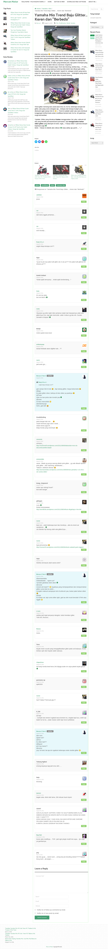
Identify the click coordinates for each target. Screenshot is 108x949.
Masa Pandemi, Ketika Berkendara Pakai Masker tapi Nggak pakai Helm (99, 82)
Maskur (38, 629)
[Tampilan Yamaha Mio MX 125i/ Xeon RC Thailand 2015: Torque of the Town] (43, 169)
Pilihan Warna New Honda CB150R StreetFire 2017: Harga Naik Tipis (20, 43)
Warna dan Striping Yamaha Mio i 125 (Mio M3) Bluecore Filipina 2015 (78, 177)
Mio (50, 8)
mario (38, 360)
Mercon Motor (10, 1)
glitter (37, 185)
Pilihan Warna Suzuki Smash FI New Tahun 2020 (99, 113)
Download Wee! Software (76, 2)
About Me (92, 2)
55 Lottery (11, 92)
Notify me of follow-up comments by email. (51, 910)
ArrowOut (10, 125)
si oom (38, 611)
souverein (39, 439)
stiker (52, 185)
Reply (83, 202)
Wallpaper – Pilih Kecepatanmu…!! (33, 2)
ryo (37, 210)
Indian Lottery (12, 76)
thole (37, 291)
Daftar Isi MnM (59, 2)
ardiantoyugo (40, 344)
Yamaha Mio (61, 185)
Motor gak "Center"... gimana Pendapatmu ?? (19, 19)
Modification (62, 23)
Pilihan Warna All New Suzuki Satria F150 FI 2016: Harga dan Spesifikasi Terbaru (20, 37)
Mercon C (38, 23)
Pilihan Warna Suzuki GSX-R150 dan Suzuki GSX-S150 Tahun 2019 (99, 53)
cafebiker (39, 195)
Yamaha (44, 8)
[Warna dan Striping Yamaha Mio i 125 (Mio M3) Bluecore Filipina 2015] (79, 169)
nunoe (38, 521)
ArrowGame (11, 61)
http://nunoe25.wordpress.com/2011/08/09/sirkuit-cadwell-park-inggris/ (60, 547)
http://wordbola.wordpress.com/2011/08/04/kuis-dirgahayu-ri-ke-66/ (58, 509)
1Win (9, 108)
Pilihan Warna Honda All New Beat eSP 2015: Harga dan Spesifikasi (20, 13)
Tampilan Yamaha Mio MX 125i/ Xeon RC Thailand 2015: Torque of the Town (43, 177)
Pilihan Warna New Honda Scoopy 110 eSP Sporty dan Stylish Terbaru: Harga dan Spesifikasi (20, 25)
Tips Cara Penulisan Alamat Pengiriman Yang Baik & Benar (19, 31)
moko (38, 309)
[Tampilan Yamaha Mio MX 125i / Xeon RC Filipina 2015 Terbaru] (61, 169)
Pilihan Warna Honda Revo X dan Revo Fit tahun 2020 (98, 126)
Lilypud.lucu (40, 662)
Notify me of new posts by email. (48, 913)
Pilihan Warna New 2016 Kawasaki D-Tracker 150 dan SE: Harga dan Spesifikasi (20, 50)
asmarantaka (40, 459)
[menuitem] (19, 930)
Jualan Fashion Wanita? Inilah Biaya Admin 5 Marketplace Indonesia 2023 (99, 39)
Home (50, 2)
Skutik (68, 23)
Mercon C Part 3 (41, 376)
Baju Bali (39, 835)
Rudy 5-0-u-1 (40, 242)
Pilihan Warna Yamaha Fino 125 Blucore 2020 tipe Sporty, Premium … (99, 98)
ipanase (38, 793)
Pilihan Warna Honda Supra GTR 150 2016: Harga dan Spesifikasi (17, 94)
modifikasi (45, 185)
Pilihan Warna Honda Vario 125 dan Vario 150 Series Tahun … (99, 67)
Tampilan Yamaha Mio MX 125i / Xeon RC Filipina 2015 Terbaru (60, 177)
